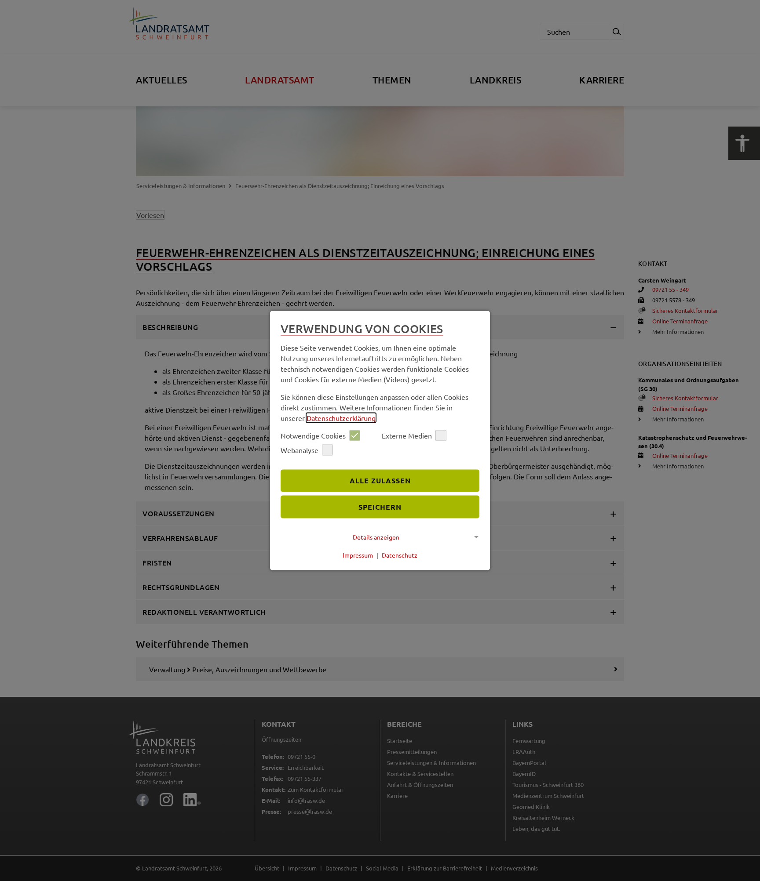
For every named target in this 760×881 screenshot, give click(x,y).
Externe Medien (407, 435)
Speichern (380, 506)
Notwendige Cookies (313, 435)
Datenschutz (399, 555)
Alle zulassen (380, 480)
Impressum (358, 555)
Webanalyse (299, 450)
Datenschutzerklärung (341, 417)
